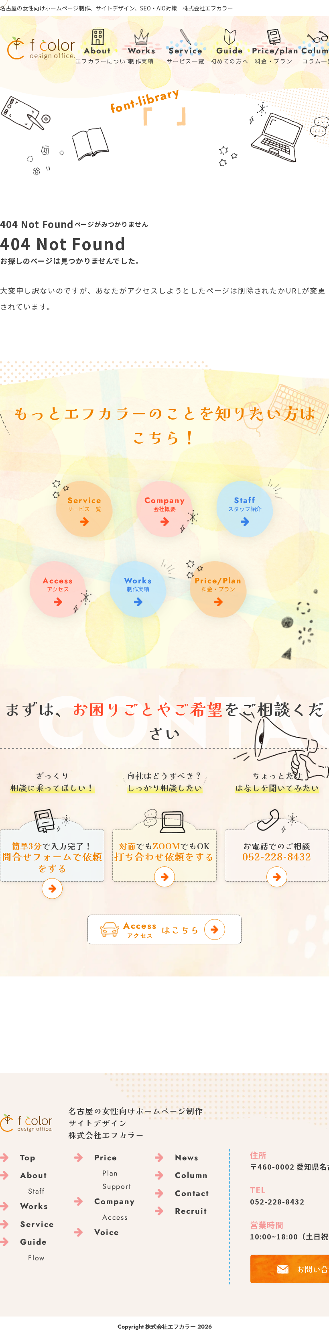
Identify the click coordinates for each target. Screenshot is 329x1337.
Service (37, 1224)
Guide (33, 1242)
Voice (106, 1232)
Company (114, 1201)
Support (116, 1186)
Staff (36, 1191)
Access (115, 1217)
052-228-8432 (277, 1201)
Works (34, 1206)
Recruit (191, 1211)
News (187, 1158)
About (33, 1175)
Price (105, 1158)
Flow (36, 1258)
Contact (192, 1193)
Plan (110, 1173)
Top (28, 1158)
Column (191, 1175)
